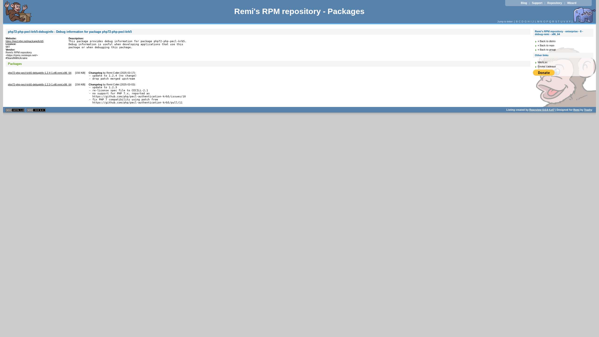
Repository (554, 3)
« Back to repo (546, 45)
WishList (542, 62)
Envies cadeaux (547, 66)
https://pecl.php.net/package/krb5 (25, 41)
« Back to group (547, 49)
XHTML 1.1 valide (15, 110)
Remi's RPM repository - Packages (299, 11)
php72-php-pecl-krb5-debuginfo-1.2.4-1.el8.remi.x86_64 (39, 72)
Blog (524, 3)
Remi (576, 109)
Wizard (571, 3)
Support (537, 3)
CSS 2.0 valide (36, 110)
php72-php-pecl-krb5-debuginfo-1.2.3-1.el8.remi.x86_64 (39, 84)
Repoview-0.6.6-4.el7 (542, 109)
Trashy (588, 109)
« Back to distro (546, 41)
